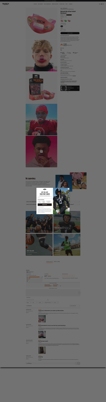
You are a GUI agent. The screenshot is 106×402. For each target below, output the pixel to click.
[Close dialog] (68, 189)
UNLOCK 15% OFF (44, 204)
